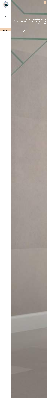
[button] (5, 16)
